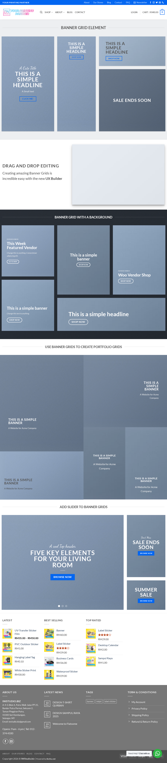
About (87, 2)
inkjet (99, 701)
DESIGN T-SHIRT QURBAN (62, 704)
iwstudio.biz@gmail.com (20, 721)
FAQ (128, 2)
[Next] (117, 562)
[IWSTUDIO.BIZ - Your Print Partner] (18, 12)
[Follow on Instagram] (154, 2)
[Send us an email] (160, 2)
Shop (48, 12)
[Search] (41, 12)
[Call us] (163, 2)
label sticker (110, 701)
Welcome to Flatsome (65, 723)
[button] (140, 2)
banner (90, 701)
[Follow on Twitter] (157, 2)
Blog (109, 2)
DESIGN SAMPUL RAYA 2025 (66, 714)
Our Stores (98, 2)
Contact (118, 2)
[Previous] (8, 562)
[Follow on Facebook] (151, 2)
